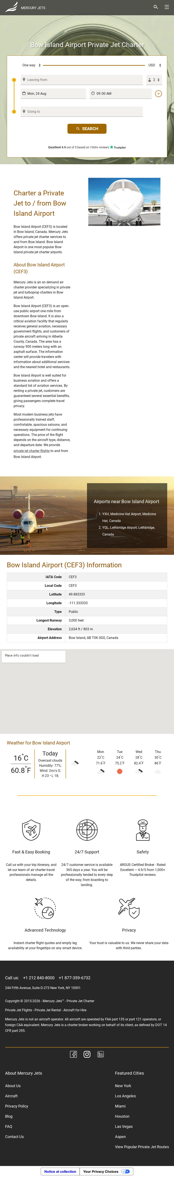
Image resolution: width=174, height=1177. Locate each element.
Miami (120, 1106)
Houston (122, 1116)
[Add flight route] (158, 93)
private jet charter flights (32, 451)
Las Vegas (124, 1126)
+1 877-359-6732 (74, 977)
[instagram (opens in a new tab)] (87, 1055)
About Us (13, 1086)
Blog (9, 1116)
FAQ (8, 1126)
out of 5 (78, 147)
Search (90, 128)
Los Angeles (125, 1096)
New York (123, 1086)
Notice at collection (60, 1171)
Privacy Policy (16, 1106)
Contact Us (14, 1136)
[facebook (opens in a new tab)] (73, 1055)
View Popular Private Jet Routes (142, 1147)
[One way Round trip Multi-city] (27, 65)
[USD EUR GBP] (153, 65)
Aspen (120, 1136)
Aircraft (11, 1096)
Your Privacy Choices (100, 1171)
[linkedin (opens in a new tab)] (100, 1055)
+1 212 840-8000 (39, 977)
